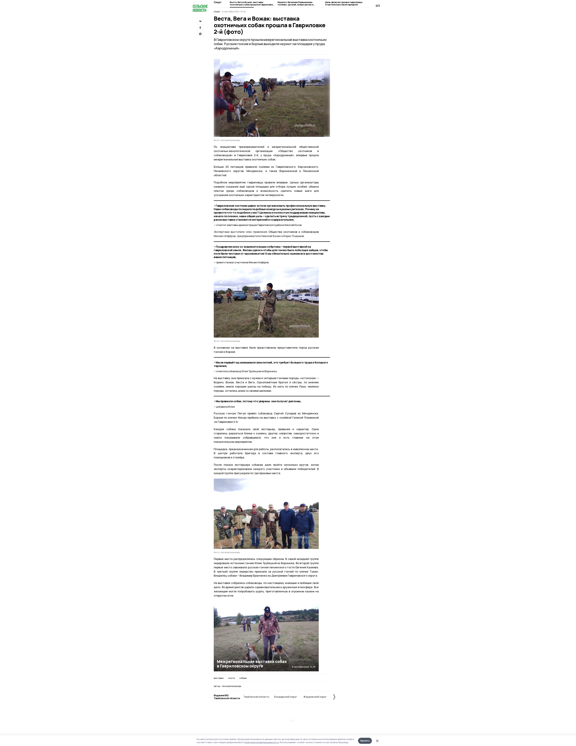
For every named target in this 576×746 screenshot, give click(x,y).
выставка (219, 678)
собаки (243, 678)
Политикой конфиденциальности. (261, 742)
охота (231, 678)
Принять (365, 740)
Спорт (217, 2)
